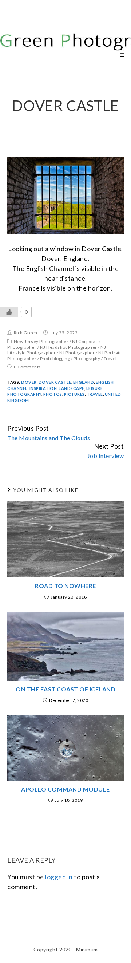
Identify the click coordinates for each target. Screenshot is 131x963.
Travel (110, 358)
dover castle (55, 382)
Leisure (94, 388)
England (83, 382)
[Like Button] (9, 312)
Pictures (74, 394)
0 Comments (27, 367)
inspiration (43, 388)
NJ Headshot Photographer (68, 347)
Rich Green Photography (41, 28)
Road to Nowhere (65, 585)
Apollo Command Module (65, 789)
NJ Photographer (77, 352)
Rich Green (25, 332)
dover (29, 382)
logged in (59, 877)
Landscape (71, 388)
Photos (52, 394)
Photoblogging (55, 358)
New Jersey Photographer (41, 341)
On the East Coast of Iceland (65, 689)
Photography (87, 358)
